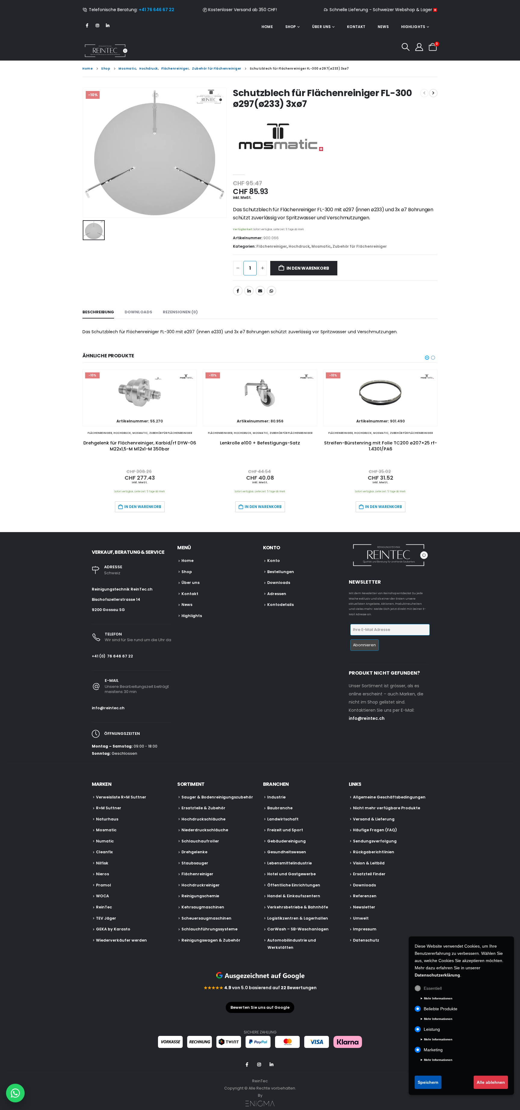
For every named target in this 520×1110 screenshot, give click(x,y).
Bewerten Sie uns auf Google (260, 1007)
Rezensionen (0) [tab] (180, 312)
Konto (273, 560)
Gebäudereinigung (286, 841)
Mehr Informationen (438, 998)
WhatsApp (271, 291)
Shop (290, 26)
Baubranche (279, 808)
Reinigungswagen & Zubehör (210, 940)
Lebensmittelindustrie (289, 863)
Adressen (276, 593)
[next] (433, 93)
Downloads (278, 582)
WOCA (102, 895)
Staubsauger (194, 863)
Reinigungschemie (200, 895)
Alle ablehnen (491, 1082)
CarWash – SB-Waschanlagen (298, 929)
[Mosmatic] (278, 138)
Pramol (103, 885)
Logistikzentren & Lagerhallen (297, 918)
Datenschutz (366, 940)
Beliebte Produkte (440, 1008)
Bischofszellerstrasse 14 (116, 599)
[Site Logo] (105, 50)
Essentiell (433, 988)
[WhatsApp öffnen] (15, 1091)
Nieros (102, 873)
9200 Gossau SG (108, 609)
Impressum (364, 929)
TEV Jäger (106, 918)
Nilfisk (102, 863)
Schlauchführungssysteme (209, 929)
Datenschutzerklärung (437, 975)
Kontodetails (280, 604)
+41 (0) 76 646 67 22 (112, 656)
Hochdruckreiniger (200, 885)
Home (267, 26)
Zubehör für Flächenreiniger (360, 246)
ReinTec (104, 907)
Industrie (276, 797)
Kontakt (356, 26)
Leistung (432, 1029)
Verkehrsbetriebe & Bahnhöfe (297, 907)
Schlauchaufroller (200, 841)
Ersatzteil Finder (369, 873)
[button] (405, 47)
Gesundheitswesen (286, 851)
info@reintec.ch (108, 707)
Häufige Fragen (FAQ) (375, 830)
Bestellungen (280, 571)
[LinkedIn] (107, 25)
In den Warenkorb (307, 268)
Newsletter (364, 907)
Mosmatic (321, 246)
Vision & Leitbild (369, 863)
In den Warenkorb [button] (142, 506)
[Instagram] (97, 25)
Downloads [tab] (138, 312)
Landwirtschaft (283, 819)
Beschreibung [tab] (98, 312)
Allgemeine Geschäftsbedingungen (389, 797)
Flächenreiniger (271, 246)
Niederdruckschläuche (204, 830)
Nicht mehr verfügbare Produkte (386, 808)
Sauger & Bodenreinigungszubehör (217, 797)
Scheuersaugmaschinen (206, 918)
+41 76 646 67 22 (156, 10)
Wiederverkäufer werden (121, 940)
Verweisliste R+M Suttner (121, 797)
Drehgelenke (194, 851)
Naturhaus (107, 819)
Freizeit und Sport (285, 830)
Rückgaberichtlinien (373, 851)
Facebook (238, 291)
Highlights (413, 26)
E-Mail (260, 291)
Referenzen (364, 895)
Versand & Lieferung (374, 819)
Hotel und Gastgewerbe (291, 873)
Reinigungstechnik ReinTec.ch (122, 589)
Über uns (321, 26)
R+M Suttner (108, 808)
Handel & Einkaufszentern (293, 895)
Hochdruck (299, 246)
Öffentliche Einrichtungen (293, 885)
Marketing (433, 1049)
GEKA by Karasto (113, 929)
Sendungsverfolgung (375, 841)
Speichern (428, 1082)
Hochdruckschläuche (203, 819)
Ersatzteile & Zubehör (203, 808)
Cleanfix (104, 851)
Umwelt (361, 918)
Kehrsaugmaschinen (202, 907)
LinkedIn (249, 291)
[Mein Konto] (419, 47)
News (383, 26)
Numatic (105, 841)
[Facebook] (87, 25)
